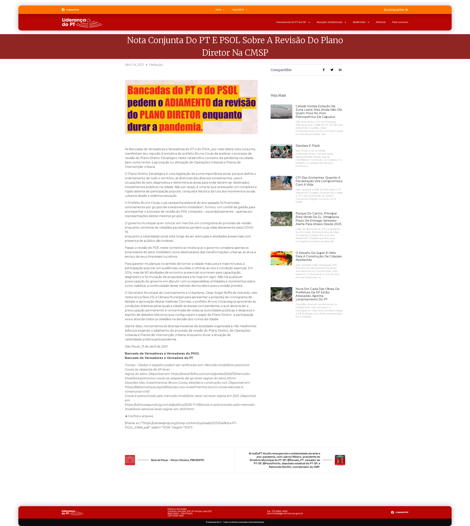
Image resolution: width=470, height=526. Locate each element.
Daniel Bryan (258, 522)
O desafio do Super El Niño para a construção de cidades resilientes (319, 256)
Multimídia (359, 22)
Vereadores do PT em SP (291, 22)
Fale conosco (400, 22)
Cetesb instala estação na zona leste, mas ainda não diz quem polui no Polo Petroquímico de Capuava (319, 111)
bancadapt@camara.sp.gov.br (285, 513)
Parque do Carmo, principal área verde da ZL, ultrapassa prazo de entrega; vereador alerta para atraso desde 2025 (318, 219)
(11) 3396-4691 (280, 511)
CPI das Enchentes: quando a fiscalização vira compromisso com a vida (319, 181)
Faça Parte (238, 9)
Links (218, 9)
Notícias (381, 22)
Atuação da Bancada (329, 22)
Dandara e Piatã (308, 145)
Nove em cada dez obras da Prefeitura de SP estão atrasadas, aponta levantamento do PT (317, 294)
